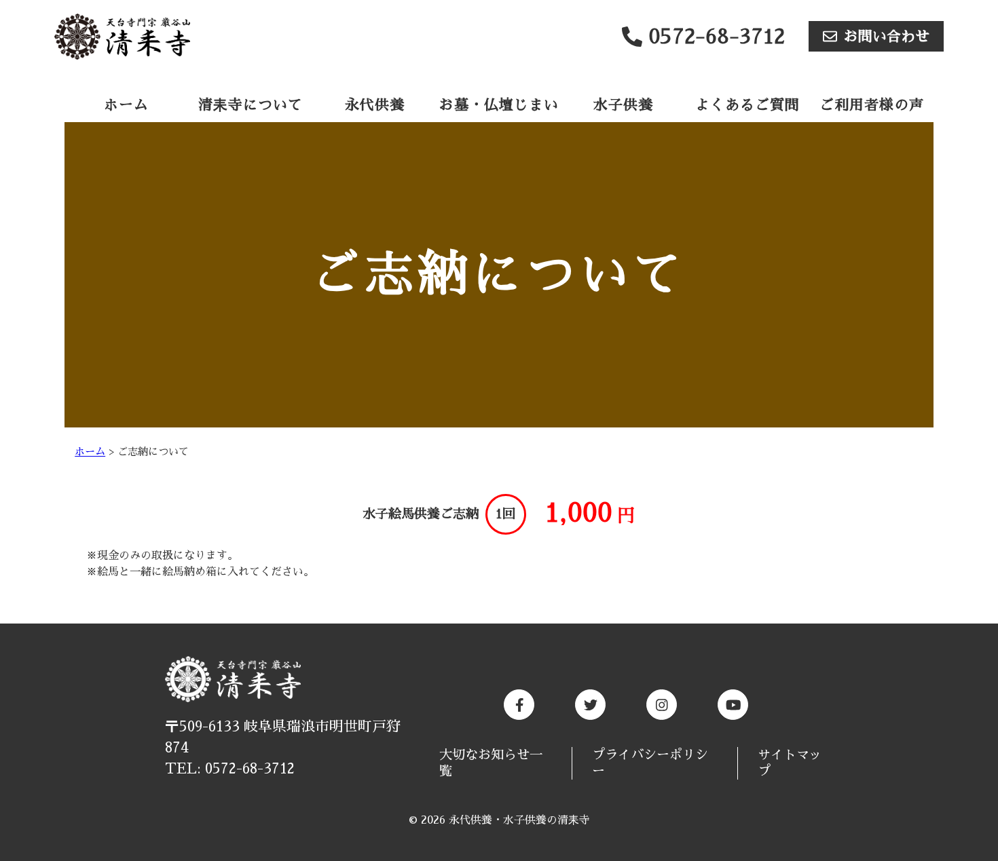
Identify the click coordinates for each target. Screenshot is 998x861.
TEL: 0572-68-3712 (230, 769)
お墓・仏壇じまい (499, 105)
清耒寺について (250, 105)
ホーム (126, 105)
